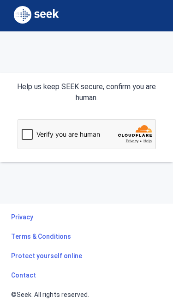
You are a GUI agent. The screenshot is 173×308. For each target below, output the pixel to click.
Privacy (22, 217)
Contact (23, 275)
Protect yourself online (46, 256)
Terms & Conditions (41, 236)
